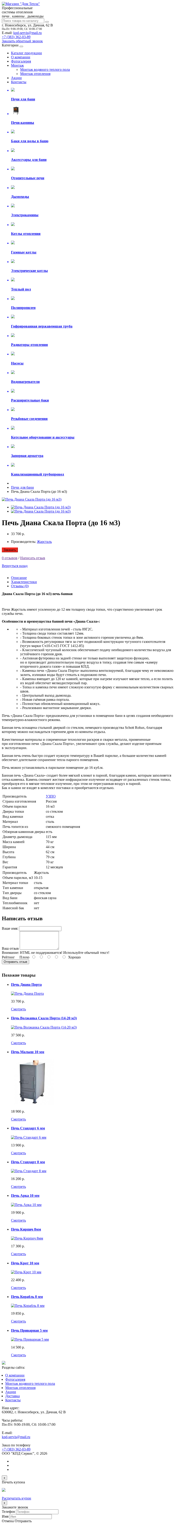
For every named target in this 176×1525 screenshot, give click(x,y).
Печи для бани (22, 487)
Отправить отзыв (15, 961)
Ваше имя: (10, 928)
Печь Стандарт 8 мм (28, 1162)
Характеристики (24, 582)
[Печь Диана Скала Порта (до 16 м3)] (31, 499)
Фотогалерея (21, 61)
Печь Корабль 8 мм (27, 1297)
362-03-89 (16, 37)
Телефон (8, 1512)
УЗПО (51, 796)
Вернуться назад (15, 566)
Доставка (12, 1396)
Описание (19, 578)
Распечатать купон (16, 1498)
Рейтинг (8, 957)
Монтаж (17, 65)
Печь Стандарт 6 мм (28, 1128)
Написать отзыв (32, 558)
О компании (20, 57)
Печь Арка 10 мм (25, 1195)
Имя (5, 1516)
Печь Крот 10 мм (25, 1263)
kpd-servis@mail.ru (27, 33)
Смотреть (18, 1009)
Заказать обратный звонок (22, 41)
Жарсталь (44, 542)
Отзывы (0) (20, 586)
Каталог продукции (26, 53)
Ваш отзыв (10, 948)
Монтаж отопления (35, 74)
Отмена (8, 1521)
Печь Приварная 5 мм (29, 1330)
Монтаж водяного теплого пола (45, 69)
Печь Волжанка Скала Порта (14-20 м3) (44, 1018)
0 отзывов (9, 558)
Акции (16, 78)
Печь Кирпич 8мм (26, 1229)
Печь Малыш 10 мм (27, 1052)
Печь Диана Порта (26, 984)
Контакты (18, 82)
